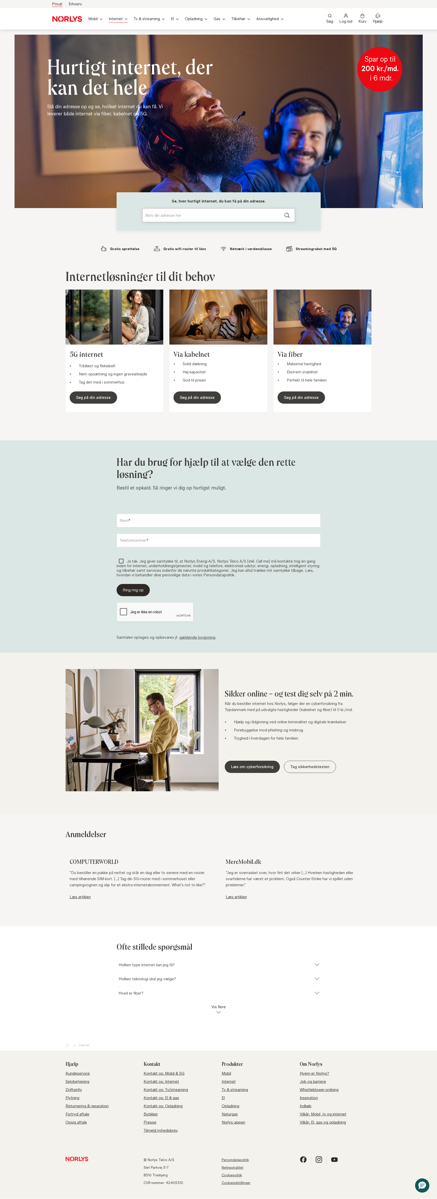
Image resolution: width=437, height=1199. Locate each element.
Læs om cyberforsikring (252, 766)
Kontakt (152, 1064)
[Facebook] (303, 1161)
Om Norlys (311, 1064)
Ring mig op (133, 590)
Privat (57, 4)
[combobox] (218, 215)
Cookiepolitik (232, 1175)
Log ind (345, 21)
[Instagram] (318, 1161)
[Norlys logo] (67, 19)
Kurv (362, 21)
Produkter (232, 1064)
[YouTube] (334, 1161)
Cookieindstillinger (236, 1183)
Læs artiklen (80, 896)
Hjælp (378, 21)
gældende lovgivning (197, 637)
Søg (329, 21)
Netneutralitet (232, 1167)
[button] (422, 1185)
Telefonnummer (133, 540)
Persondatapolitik (235, 1160)
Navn (124, 520)
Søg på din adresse (93, 397)
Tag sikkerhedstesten (310, 766)
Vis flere (218, 1006)
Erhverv (75, 4)
